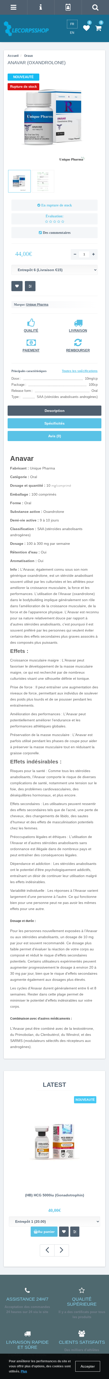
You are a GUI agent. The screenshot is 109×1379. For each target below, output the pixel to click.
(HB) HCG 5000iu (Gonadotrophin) (54, 1195)
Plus (24, 1371)
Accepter (88, 1366)
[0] (86, 28)
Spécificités (54, 423)
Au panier (46, 1232)
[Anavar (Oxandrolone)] (19, 181)
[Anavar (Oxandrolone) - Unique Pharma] (54, 117)
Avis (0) (54, 436)
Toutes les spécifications (80, 371)
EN (72, 32)
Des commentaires (56, 233)
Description (55, 411)
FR (72, 24)
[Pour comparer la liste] (30, 286)
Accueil (13, 56)
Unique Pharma (37, 304)
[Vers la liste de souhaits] (17, 286)
